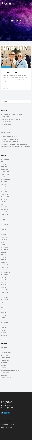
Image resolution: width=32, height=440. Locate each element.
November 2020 (5, 217)
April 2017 (3, 310)
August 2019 (4, 249)
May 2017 (3, 307)
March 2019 (4, 259)
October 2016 (4, 320)
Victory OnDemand (6, 377)
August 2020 (4, 224)
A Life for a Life (14, 141)
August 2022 (4, 181)
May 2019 (3, 254)
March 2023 (4, 166)
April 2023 (3, 164)
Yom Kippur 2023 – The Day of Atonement (11, 114)
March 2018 (4, 287)
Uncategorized (5, 372)
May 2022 (3, 189)
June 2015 (3, 327)
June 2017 (3, 305)
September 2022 (5, 179)
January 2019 (4, 262)
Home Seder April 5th (6, 121)
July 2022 (3, 184)
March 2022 (4, 191)
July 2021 (3, 201)
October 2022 (4, 176)
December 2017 (5, 292)
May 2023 (3, 161)
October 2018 (4, 269)
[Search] (28, 102)
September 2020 (5, 222)
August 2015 (4, 325)
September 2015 (5, 322)
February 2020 (4, 239)
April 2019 (3, 257)
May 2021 (3, 204)
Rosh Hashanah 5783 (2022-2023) (18, 144)
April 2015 (3, 332)
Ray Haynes (4, 367)
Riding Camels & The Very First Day (21, 146)
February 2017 (4, 315)
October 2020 (4, 219)
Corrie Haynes (5, 355)
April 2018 (3, 284)
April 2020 (3, 234)
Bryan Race (4, 347)
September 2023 (5, 159)
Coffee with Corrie (6, 352)
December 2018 (5, 264)
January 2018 (4, 290)
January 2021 (4, 212)
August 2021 (4, 199)
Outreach (3, 365)
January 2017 (4, 317)
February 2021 (4, 209)
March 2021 (4, 207)
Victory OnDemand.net (6, 427)
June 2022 (3, 186)
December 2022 (5, 171)
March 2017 (4, 312)
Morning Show (5, 360)
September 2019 (5, 247)
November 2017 (5, 295)
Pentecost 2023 (5, 116)
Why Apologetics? (13, 139)
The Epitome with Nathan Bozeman (10, 370)
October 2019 (4, 244)
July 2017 (3, 302)
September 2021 (5, 197)
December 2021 (5, 194)
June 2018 (3, 279)
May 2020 (3, 232)
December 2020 (5, 214)
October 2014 (4, 335)
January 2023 (4, 169)
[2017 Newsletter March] (16, 68)
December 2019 (5, 242)
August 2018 (4, 274)
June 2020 (3, 229)
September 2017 (5, 297)
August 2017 (4, 300)
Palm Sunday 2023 (6, 124)
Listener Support (5, 357)
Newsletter (4, 362)
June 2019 (3, 252)
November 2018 (5, 267)
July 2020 (3, 227)
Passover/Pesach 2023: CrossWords (10, 119)
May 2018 (3, 282)
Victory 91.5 (4, 375)
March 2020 (4, 237)
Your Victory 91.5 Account (7, 424)
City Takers (4, 350)
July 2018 (3, 277)
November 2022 (5, 174)
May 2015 (3, 330)
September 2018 (5, 272)
